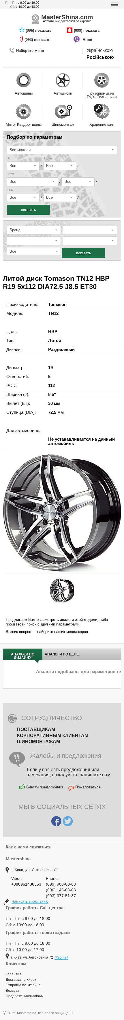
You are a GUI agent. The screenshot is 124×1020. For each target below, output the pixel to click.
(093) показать (38, 39)
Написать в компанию (30, 901)
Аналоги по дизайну (22, 656)
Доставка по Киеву (21, 980)
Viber (88, 39)
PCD (10, 174)
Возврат (12, 991)
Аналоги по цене (62, 654)
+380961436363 (26, 884)
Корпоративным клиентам (52, 735)
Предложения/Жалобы (25, 996)
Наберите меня (30, 50)
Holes (48, 158)
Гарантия (13, 974)
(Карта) (61, 957)
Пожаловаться (88, 787)
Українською (100, 50)
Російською (100, 57)
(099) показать (87, 30)
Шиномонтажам (38, 741)
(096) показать (39, 30)
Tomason (57, 304)
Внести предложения (44, 787)
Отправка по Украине (23, 985)
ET (46, 190)
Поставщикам (36, 729)
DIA (10, 190)
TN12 (53, 313)
